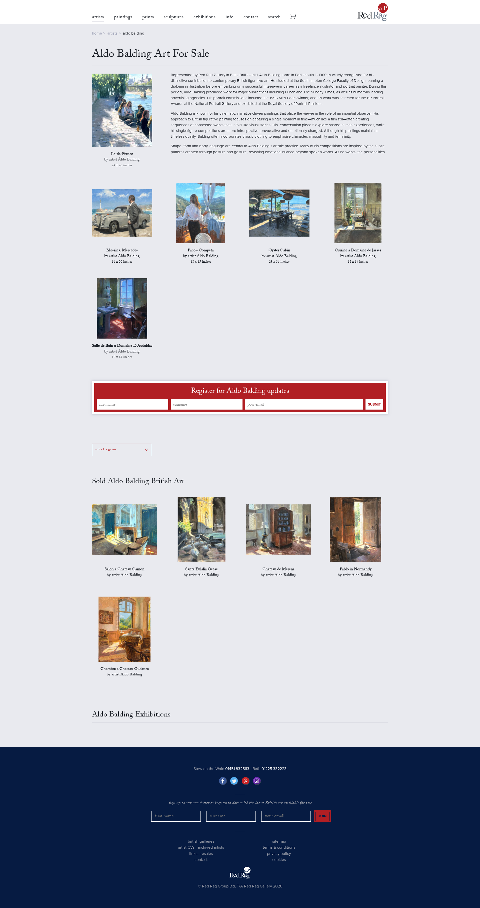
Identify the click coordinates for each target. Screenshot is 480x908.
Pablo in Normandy (356, 570)
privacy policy (279, 853)
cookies (279, 859)
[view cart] (293, 16)
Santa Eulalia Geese (201, 570)
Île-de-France (122, 154)
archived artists (211, 847)
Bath (269, 768)
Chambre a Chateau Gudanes (124, 669)
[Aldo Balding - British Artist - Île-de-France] (122, 110)
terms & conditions (279, 847)
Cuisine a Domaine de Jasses (358, 251)
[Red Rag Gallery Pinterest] (246, 781)
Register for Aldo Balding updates (240, 392)
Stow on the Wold (221, 768)
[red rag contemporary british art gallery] (373, 12)
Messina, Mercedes (122, 251)
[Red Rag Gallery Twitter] (234, 781)
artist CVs (186, 847)
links (193, 853)
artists (112, 33)
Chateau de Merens (278, 570)
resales (206, 853)
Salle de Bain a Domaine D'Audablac (122, 346)
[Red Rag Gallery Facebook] (223, 781)
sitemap (279, 841)
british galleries (201, 841)
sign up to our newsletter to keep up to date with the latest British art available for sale (240, 804)
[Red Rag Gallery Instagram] (257, 781)
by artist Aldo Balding (122, 162)
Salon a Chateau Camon (124, 570)
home (97, 33)
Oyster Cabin (279, 251)
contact (201, 859)
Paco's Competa (201, 251)
